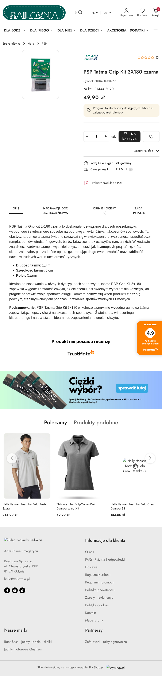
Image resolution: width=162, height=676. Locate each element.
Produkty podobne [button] (96, 422)
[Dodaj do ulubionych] (151, 136)
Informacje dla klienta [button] (105, 540)
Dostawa (91, 567)
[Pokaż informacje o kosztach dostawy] (130, 169)
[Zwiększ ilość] (105, 136)
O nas (89, 551)
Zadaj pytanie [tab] (139, 210)
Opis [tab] (16, 208)
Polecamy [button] (55, 422)
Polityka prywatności (100, 589)
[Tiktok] (22, 590)
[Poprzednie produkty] (12, 458)
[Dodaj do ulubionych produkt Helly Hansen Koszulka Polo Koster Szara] (46, 438)
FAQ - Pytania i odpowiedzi (105, 559)
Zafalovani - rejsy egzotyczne (106, 641)
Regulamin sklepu (98, 574)
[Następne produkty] (150, 458)
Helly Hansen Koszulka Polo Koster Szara (25, 506)
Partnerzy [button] (94, 630)
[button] (155, 31)
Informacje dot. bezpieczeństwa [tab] (55, 210)
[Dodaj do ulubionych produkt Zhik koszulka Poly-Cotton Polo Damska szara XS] (100, 438)
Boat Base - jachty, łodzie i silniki (28, 641)
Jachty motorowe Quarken (23, 649)
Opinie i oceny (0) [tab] (104, 210)
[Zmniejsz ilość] (87, 136)
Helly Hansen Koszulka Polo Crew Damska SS (132, 506)
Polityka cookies (97, 605)
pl (93, 13)
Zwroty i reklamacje (99, 597)
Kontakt (90, 612)
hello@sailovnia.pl (17, 578)
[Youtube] (15, 590)
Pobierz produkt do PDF (107, 183)
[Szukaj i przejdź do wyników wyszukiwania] (80, 13)
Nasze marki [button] (15, 630)
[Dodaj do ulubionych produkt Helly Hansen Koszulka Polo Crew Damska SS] (154, 438)
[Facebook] (7, 590)
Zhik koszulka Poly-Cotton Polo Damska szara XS (76, 506)
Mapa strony (94, 620)
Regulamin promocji (99, 582)
